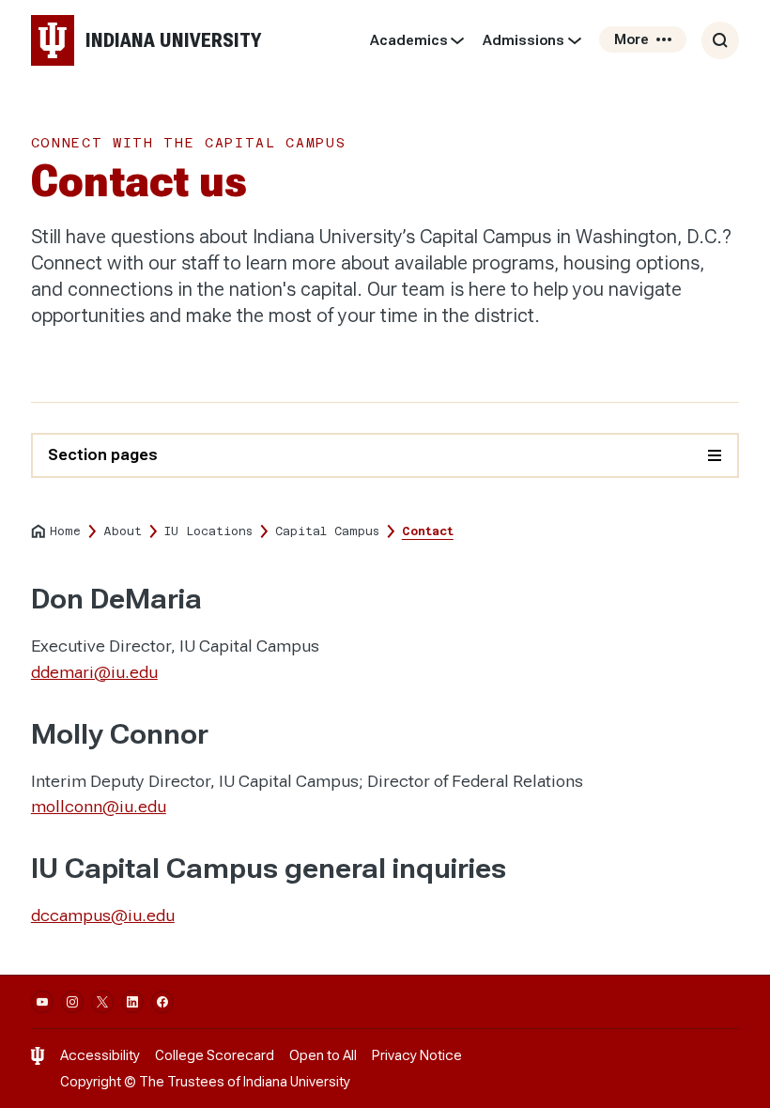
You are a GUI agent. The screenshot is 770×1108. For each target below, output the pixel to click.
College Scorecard (214, 1055)
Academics (409, 40)
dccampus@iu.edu (103, 915)
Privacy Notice (417, 1055)
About (122, 531)
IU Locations (208, 531)
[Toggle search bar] (720, 40)
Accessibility (100, 1055)
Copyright (90, 1081)
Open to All (323, 1055)
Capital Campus (327, 531)
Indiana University (296, 1081)
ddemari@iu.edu (94, 672)
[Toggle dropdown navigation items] (458, 40)
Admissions (523, 40)
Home (65, 531)
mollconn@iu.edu (98, 806)
